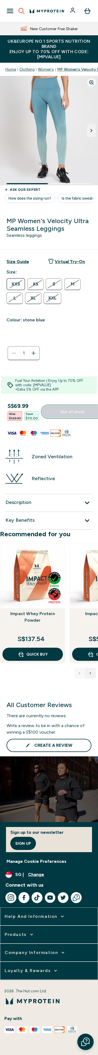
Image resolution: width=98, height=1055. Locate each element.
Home (10, 69)
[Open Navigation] (10, 11)
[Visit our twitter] (63, 897)
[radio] (16, 284)
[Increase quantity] (33, 353)
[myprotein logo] (47, 11)
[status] (23, 353)
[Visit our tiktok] (37, 897)
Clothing (27, 69)
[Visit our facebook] (24, 897)
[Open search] (21, 11)
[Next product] (90, 673)
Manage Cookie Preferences (36, 861)
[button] (85, 1042)
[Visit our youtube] (50, 897)
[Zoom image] (91, 82)
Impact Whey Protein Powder (32, 616)
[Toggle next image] (91, 130)
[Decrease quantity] (14, 353)
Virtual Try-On (70, 261)
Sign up (23, 843)
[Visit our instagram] (10, 897)
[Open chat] (76, 897)
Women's (46, 69)
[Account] (73, 11)
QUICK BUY (37, 654)
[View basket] (87, 11)
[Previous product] (79, 673)
